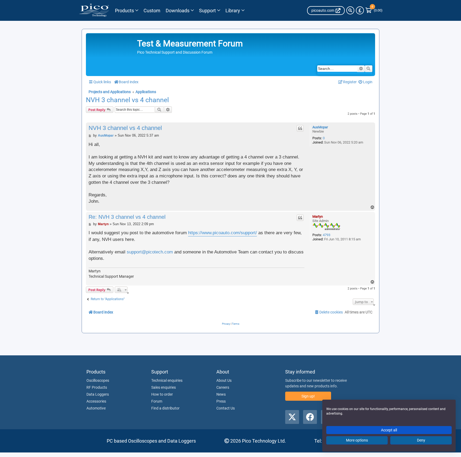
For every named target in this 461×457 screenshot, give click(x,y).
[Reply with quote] (300, 128)
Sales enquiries (163, 387)
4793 (326, 235)
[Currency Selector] (360, 10)
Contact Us (225, 408)
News (221, 394)
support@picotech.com (150, 252)
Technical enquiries (166, 380)
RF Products (96, 387)
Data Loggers (97, 394)
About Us (224, 380)
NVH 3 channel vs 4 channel (127, 100)
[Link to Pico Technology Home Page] (94, 10)
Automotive (96, 408)
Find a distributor (165, 408)
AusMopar (320, 127)
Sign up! (308, 396)
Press (221, 401)
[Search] (350, 10)
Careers (222, 387)
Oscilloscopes (97, 380)
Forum (156, 401)
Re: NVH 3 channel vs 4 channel (127, 217)
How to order (162, 394)
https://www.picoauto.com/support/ (222, 232)
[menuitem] (366, 82)
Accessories (96, 401)
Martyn (317, 216)
